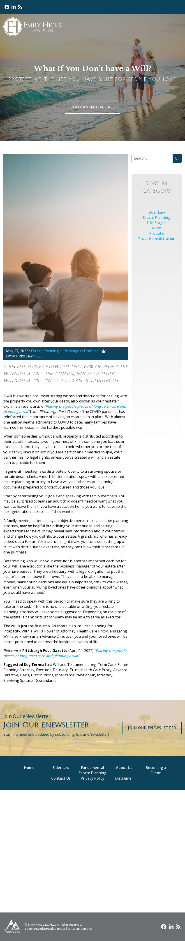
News (157, 227)
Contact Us (61, 778)
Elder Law (156, 212)
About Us (124, 767)
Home (29, 767)
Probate (91, 350)
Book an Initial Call (92, 107)
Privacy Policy (92, 778)
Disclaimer (124, 778)
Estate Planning (45, 350)
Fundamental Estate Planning (92, 770)
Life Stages (71, 350)
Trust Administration (156, 238)
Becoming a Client (156, 770)
